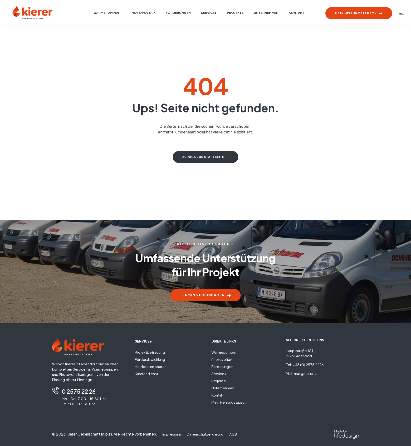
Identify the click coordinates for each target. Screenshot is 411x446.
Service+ (219, 373)
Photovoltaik (222, 359)
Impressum (171, 434)
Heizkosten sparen (150, 366)
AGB (233, 434)
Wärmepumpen (224, 352)
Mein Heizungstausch (229, 402)
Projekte (218, 380)
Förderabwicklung (150, 359)
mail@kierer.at (306, 373)
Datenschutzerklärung (205, 434)
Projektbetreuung (150, 352)
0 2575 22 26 (79, 391)
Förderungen (222, 366)
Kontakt (218, 395)
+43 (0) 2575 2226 (308, 364)
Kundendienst (146, 373)
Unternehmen (222, 388)
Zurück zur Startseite (203, 157)
